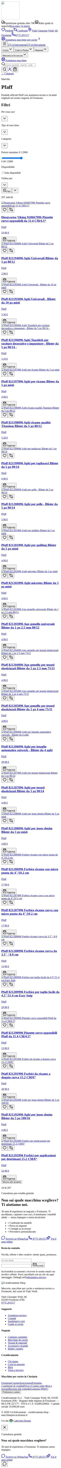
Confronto (22, 30)
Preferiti (9, 30)
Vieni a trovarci (16, 1370)
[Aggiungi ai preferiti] (4, 210)
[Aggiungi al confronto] (11, 210)
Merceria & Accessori (13, 55)
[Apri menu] (4, 44)
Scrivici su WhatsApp (16, 1238)
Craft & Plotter (22, 50)
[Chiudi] (4, 1427)
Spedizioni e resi (16, 1321)
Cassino (16, 1383)
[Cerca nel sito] (4, 69)
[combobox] (20, 65)
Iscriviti (40, 1266)
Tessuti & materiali (17, 1342)
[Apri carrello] (15, 69)
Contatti (12, 1318)
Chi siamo (13, 1361)
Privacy (27, 1386)
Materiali (39, 50)
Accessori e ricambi (18, 1345)
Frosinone (6, 1383)
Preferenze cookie (11, 1392)
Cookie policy (38, 1386)
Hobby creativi (15, 1348)
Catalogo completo (17, 1337)
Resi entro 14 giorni (19, 26)
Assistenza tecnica (17, 1315)
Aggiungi (11, 240)
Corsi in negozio (16, 1364)
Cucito (6, 50)
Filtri (9, 191)
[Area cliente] (10, 70)
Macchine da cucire (18, 1340)
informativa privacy (36, 1277)
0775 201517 (22, 35)
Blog (10, 1367)
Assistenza (16, 60)
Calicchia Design (22, 1420)
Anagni (28, 1383)
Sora (22, 1383)
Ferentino (37, 1383)
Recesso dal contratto (20, 1389)
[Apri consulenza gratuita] (4, 1464)
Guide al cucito (15, 1324)
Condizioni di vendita (12, 1386)
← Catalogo (7, 73)
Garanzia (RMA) (39, 1389)
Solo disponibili (13, 172)
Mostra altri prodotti (12, 1182)
